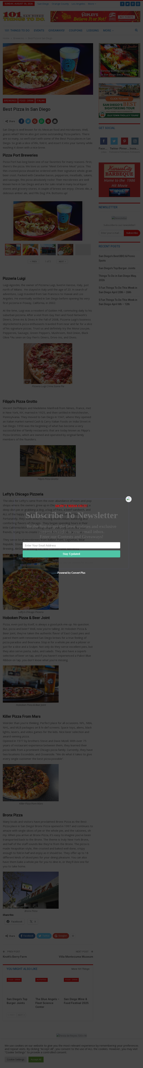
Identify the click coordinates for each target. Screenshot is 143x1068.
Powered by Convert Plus (71, 572)
